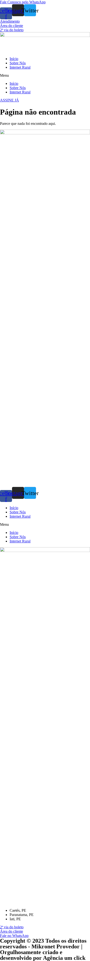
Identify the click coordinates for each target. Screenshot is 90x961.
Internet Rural (20, 67)
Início (14, 59)
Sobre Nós (18, 63)
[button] (23, 2)
